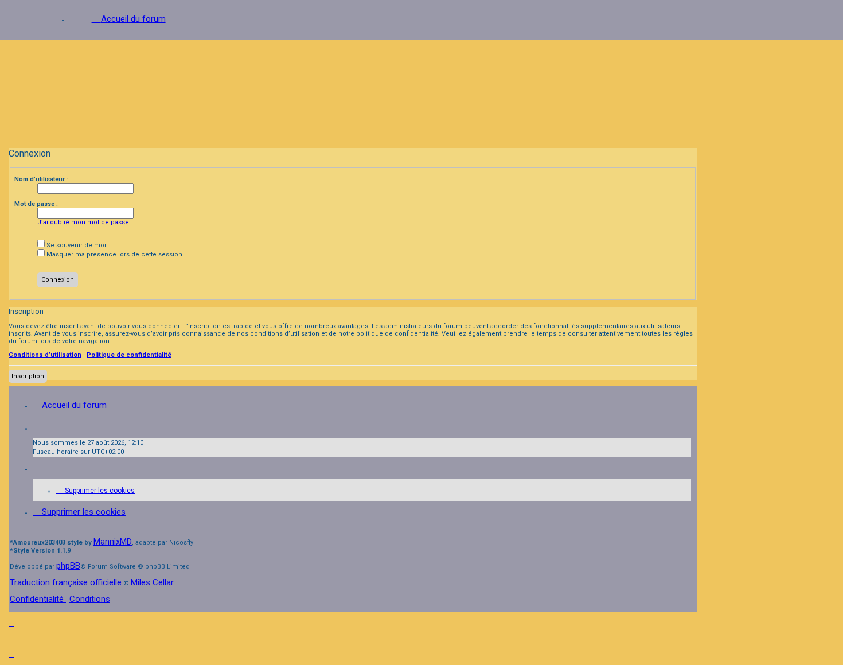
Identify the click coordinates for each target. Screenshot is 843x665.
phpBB (68, 566)
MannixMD (112, 541)
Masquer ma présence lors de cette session (113, 254)
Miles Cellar (152, 582)
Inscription (27, 376)
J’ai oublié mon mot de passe (83, 222)
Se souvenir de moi (75, 245)
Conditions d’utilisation (45, 355)
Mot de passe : (36, 204)
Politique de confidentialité (129, 355)
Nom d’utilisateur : (41, 179)
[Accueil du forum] (421, 90)
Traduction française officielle (66, 582)
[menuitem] (95, 491)
